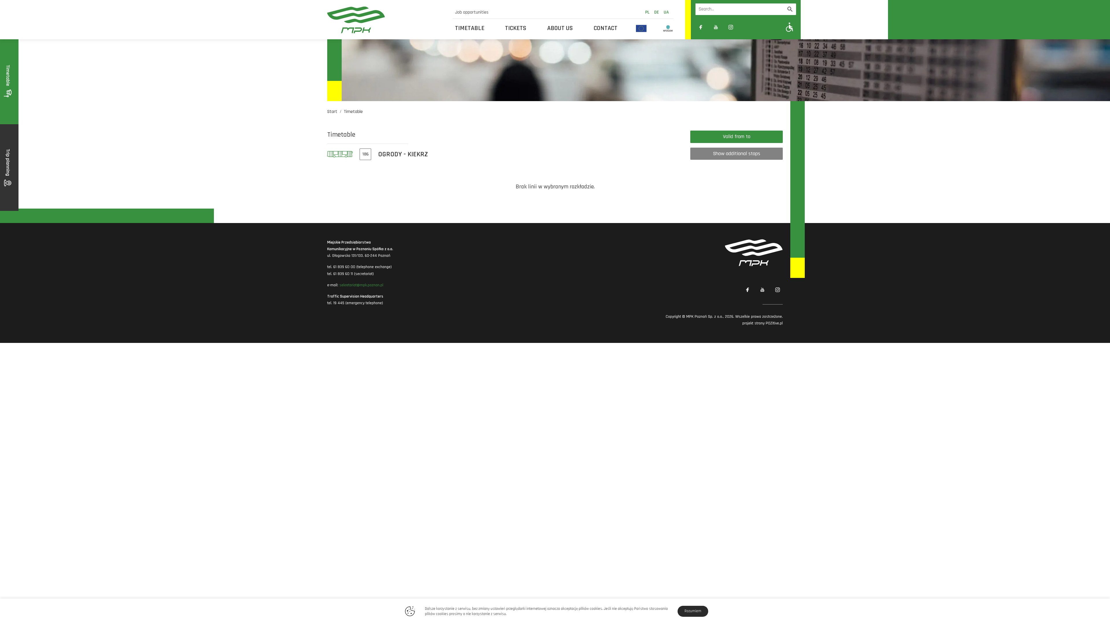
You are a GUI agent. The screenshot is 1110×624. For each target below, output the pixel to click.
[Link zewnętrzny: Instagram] (731, 27)
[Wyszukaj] (790, 9)
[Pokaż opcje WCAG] (789, 27)
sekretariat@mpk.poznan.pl (361, 285)
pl (647, 12)
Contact (605, 28)
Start (332, 112)
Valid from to (736, 136)
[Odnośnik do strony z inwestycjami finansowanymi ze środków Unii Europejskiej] (641, 28)
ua (666, 12)
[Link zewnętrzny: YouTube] (716, 27)
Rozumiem (692, 611)
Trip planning (8, 163)
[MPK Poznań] (386, 19)
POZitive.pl (774, 323)
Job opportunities (472, 12)
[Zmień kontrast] (746, 27)
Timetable (469, 28)
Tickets (515, 28)
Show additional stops (736, 153)
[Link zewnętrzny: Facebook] (700, 27)
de (656, 12)
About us (560, 28)
